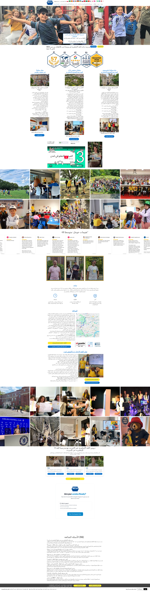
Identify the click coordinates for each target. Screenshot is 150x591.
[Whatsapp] (97, 1)
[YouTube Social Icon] (101, 1)
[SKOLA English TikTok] (96, 1)
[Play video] (95, 154)
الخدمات (70, 587)
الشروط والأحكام (57, 587)
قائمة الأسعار (63, 587)
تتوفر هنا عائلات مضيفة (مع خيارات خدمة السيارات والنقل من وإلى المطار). (75, 118)
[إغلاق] (148, 589)
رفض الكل (140, 589)
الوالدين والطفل (66, 586)
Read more (73, 143)
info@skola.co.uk (56, 1)
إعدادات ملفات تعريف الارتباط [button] (131, 589)
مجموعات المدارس (52, 586)
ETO (48, 587)
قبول (145, 589)
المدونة (67, 587)
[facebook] (99, 1)
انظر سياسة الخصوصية (5, 589)
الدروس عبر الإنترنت (59, 586)
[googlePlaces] (103, 1)
